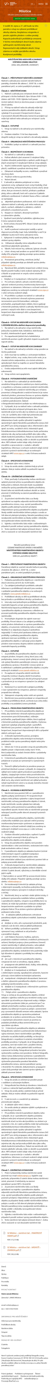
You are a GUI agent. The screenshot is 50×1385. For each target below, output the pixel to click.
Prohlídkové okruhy (8, 1324)
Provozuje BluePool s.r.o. (10, 1381)
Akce (3, 1270)
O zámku (4, 1344)
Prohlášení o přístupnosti (24, 1373)
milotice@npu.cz (8, 257)
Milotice (25, 11)
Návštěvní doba (7, 1328)
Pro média (5, 1281)
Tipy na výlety (6, 1336)
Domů (3, 1266)
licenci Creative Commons (11, 1358)
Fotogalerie (5, 1348)
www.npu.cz (43, 290)
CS (32, 4)
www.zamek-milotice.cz (20, 593)
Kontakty (4, 1285)
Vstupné (4, 1332)
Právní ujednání (7, 1373)
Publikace (5, 1278)
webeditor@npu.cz (31, 1378)
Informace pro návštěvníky (11, 1321)
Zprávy (3, 1274)
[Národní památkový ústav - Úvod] (10, 4)
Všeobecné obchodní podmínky (32, 1376)
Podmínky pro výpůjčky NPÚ (11, 1378)
